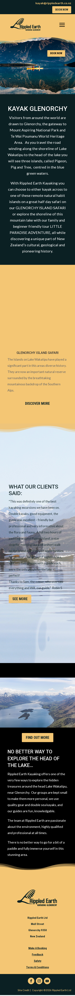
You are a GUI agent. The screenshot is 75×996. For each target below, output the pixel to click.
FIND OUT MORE (37, 737)
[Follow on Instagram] (39, 981)
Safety (37, 961)
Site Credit (22, 990)
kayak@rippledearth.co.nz (53, 3)
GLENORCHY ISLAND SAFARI (38, 353)
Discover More (37, 403)
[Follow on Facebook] (31, 981)
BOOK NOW (61, 9)
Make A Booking (37, 948)
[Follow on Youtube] (47, 981)
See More (20, 599)
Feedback (37, 954)
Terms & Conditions (37, 967)
